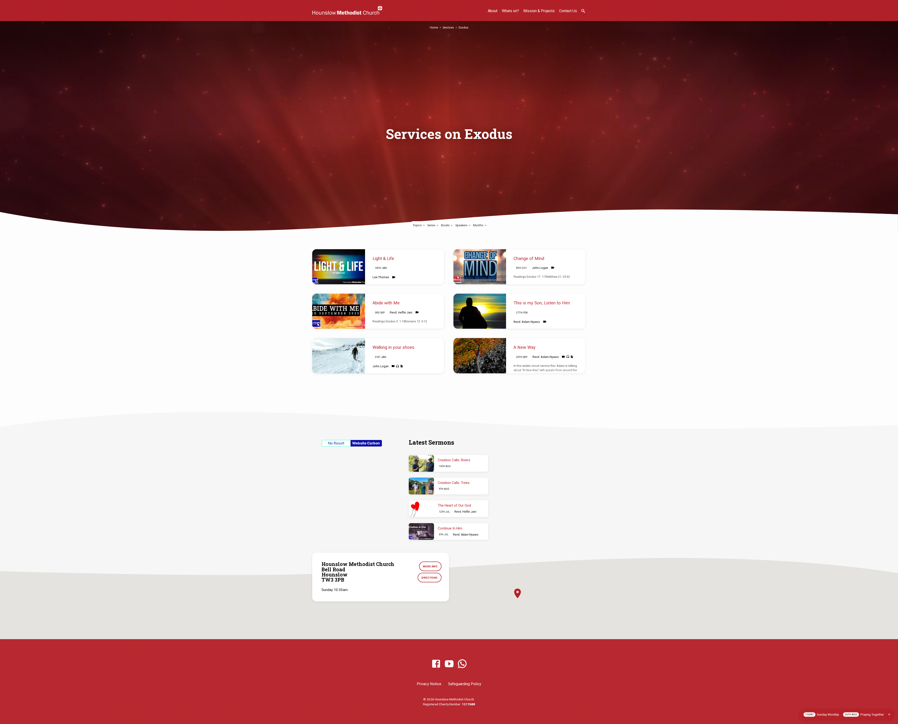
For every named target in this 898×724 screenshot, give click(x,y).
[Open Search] (583, 11)
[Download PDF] (401, 366)
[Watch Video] (394, 277)
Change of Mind (529, 258)
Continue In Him (450, 528)
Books (445, 225)
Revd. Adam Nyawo (527, 322)
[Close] (889, 714)
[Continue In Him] (421, 531)
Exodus (463, 27)
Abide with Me (386, 302)
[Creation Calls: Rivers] (421, 463)
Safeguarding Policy (464, 684)
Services (448, 27)
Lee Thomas (381, 277)
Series (431, 225)
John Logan (540, 268)
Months (478, 225)
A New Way (525, 347)
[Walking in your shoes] (338, 355)
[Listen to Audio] (397, 366)
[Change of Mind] (479, 266)
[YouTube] (449, 664)
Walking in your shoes (393, 347)
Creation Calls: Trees (454, 483)
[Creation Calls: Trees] (421, 486)
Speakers (461, 225)
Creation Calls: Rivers (454, 460)
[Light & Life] (338, 266)
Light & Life (383, 258)
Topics (417, 225)
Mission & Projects (539, 11)
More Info (430, 566)
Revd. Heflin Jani (401, 312)
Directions (429, 577)
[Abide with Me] (338, 311)
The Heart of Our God (454, 505)
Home (434, 27)
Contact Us (568, 11)
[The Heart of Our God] (421, 508)
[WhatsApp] (462, 664)
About (492, 11)
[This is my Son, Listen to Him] (479, 311)
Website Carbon (366, 443)
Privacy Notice (429, 684)
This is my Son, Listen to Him (542, 302)
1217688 (468, 704)
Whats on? (510, 11)
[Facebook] (436, 664)
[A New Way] (479, 355)
